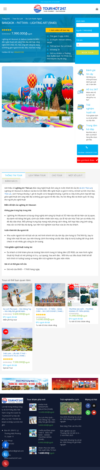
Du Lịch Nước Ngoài (33, 18)
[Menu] (4, 8)
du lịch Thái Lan (85, 188)
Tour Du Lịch (17, 18)
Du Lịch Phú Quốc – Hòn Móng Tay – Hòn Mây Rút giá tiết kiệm (17, 310)
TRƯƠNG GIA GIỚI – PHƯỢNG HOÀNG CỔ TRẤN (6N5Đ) (81, 310)
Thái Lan (7, 194)
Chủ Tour (57, 175)
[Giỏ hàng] (96, 9)
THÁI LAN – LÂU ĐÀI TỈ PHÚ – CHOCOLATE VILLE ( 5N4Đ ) (15, 354)
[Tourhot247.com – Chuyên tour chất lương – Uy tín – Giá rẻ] (50, 9)
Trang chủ (6, 18)
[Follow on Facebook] (88, 405)
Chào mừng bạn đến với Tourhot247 (50, 2)
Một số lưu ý (75, 175)
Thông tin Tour (13, 175)
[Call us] (88, 412)
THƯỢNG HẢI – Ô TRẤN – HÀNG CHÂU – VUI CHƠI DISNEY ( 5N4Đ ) (49, 310)
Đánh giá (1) (11, 181)
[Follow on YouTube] (93, 412)
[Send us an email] (93, 405)
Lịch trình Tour (37, 175)
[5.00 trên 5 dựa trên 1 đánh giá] (22, 30)
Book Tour (87, 52)
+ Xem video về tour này (59, 30)
